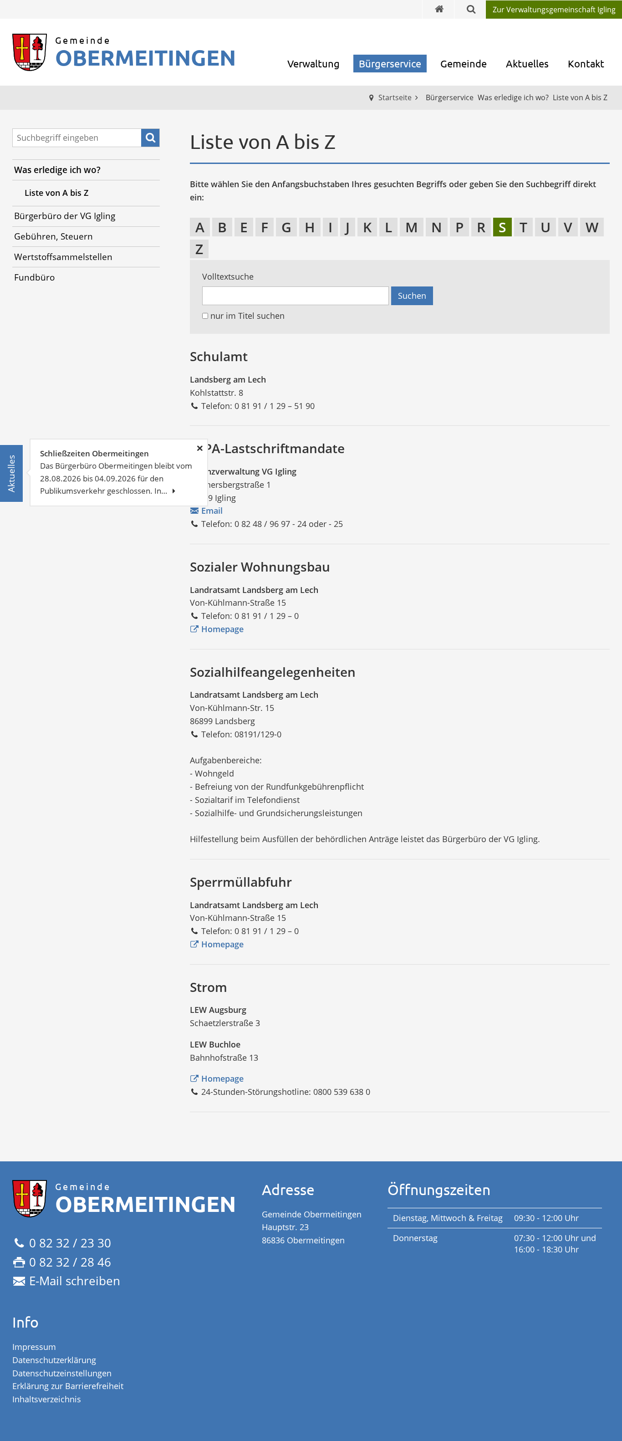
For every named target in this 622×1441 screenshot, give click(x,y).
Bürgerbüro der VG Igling (64, 216)
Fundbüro (34, 277)
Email (212, 510)
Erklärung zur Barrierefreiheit (67, 1385)
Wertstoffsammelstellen (63, 257)
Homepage (222, 628)
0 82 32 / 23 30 (70, 1243)
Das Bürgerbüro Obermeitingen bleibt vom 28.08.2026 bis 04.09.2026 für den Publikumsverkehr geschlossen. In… (116, 472)
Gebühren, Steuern (53, 236)
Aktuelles (527, 63)
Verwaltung (313, 63)
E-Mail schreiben (74, 1280)
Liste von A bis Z (56, 192)
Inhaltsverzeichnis (46, 1399)
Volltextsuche (228, 276)
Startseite (395, 97)
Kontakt (586, 63)
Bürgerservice (390, 63)
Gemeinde (463, 63)
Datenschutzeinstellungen (62, 1373)
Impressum (34, 1346)
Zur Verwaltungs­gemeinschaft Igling (554, 10)
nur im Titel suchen (247, 316)
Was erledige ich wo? (57, 170)
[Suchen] (150, 138)
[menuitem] (553, 9)
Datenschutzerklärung (54, 1359)
